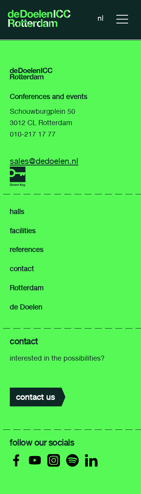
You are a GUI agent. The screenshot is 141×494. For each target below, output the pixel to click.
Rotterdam (26, 288)
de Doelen (26, 307)
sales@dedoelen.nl (44, 161)
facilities (23, 230)
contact (22, 268)
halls (17, 211)
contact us (35, 397)
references (26, 249)
